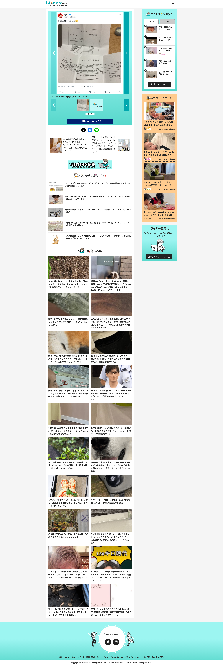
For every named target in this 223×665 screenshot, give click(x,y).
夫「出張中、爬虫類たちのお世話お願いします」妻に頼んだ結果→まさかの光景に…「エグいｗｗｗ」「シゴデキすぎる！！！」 (111, 611)
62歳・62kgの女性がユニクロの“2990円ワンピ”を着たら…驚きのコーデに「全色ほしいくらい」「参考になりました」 (68, 430)
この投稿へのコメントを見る (90, 121)
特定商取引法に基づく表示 (154, 657)
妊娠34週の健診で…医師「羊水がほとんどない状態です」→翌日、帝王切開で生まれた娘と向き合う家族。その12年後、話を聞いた (68, 393)
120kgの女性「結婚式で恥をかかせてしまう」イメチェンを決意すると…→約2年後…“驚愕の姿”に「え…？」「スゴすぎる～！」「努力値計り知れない (111, 576)
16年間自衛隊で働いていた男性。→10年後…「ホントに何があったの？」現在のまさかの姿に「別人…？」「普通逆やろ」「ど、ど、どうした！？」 (111, 395)
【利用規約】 (90, 657)
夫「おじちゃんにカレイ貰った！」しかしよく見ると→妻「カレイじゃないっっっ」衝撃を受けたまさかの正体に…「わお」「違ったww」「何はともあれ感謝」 (111, 323)
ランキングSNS (102, 657)
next (126, 53)
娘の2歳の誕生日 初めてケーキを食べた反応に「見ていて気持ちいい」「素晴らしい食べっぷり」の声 (97, 197)
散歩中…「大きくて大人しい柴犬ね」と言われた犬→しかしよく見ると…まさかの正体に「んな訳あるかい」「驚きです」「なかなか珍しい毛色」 (111, 467)
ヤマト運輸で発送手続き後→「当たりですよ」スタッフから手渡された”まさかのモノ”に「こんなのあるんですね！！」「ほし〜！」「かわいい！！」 (111, 538)
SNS (167, 21)
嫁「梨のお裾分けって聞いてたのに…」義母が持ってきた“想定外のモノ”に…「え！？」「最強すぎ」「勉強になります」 (111, 430)
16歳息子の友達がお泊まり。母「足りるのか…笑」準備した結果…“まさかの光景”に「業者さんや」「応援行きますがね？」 (111, 359)
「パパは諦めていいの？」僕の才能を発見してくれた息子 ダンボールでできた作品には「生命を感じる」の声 (98, 237)
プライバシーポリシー (133, 657)
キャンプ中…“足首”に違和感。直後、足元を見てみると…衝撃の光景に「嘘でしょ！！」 (110, 501)
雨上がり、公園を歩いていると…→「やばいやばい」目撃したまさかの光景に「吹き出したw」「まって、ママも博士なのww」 (68, 611)
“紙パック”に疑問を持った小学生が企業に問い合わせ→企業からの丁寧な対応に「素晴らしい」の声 (97, 184)
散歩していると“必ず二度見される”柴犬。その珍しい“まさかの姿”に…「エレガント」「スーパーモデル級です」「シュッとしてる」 (68, 359)
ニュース (151, 21)
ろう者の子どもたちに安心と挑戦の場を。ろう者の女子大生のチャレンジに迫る (68, 536)
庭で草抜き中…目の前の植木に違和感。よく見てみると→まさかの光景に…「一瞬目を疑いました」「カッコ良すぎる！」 (68, 465)
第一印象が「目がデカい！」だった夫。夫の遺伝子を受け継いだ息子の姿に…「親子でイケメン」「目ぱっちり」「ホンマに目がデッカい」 (68, 574)
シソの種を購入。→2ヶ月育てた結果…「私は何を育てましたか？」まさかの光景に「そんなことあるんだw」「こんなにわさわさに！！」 (68, 284)
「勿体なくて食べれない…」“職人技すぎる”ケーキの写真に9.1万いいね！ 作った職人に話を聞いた (97, 224)
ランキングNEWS (116, 657)
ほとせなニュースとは (67, 657)
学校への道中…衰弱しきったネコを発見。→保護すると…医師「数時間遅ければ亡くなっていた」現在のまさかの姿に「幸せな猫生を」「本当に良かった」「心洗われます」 (111, 286)
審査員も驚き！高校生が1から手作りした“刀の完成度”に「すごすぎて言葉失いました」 (98, 210)
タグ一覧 (80, 657)
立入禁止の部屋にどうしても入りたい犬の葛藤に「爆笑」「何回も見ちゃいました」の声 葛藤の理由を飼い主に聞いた (75, 144)
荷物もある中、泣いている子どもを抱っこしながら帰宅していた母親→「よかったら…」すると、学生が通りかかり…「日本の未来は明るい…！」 (104, 144)
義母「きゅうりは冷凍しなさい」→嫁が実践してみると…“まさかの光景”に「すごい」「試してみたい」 (68, 321)
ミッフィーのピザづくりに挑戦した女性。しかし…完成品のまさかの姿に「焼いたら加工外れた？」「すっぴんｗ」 (68, 502)
